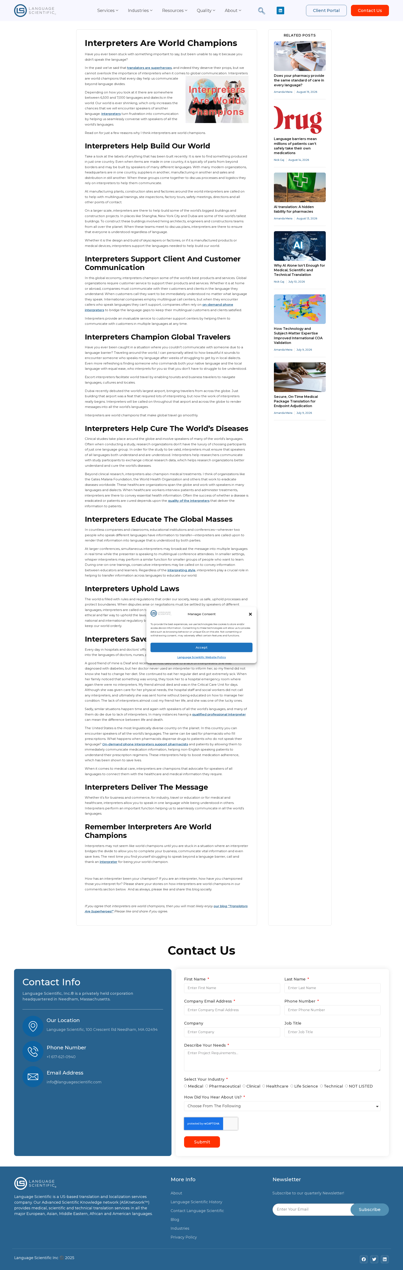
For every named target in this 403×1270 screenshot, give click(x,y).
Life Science (306, 1086)
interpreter (108, 862)
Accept (201, 647)
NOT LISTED (361, 1086)
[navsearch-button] (261, 11)
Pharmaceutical (225, 1086)
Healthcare (277, 1086)
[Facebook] (364, 1259)
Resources (173, 10)
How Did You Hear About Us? (213, 1097)
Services (106, 10)
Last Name (295, 979)
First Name (195, 979)
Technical (333, 1086)
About (231, 10)
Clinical (253, 1086)
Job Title (292, 1023)
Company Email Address (208, 1001)
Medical (195, 1086)
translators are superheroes (149, 68)
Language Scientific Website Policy (201, 657)
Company (193, 1023)
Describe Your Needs (205, 1045)
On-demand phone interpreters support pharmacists (145, 744)
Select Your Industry (204, 1079)
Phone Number (300, 1001)
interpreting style (181, 570)
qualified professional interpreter (219, 714)
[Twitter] (374, 1259)
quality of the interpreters (188, 501)
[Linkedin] (280, 10)
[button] (250, 614)
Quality (204, 10)
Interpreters (111, 114)
